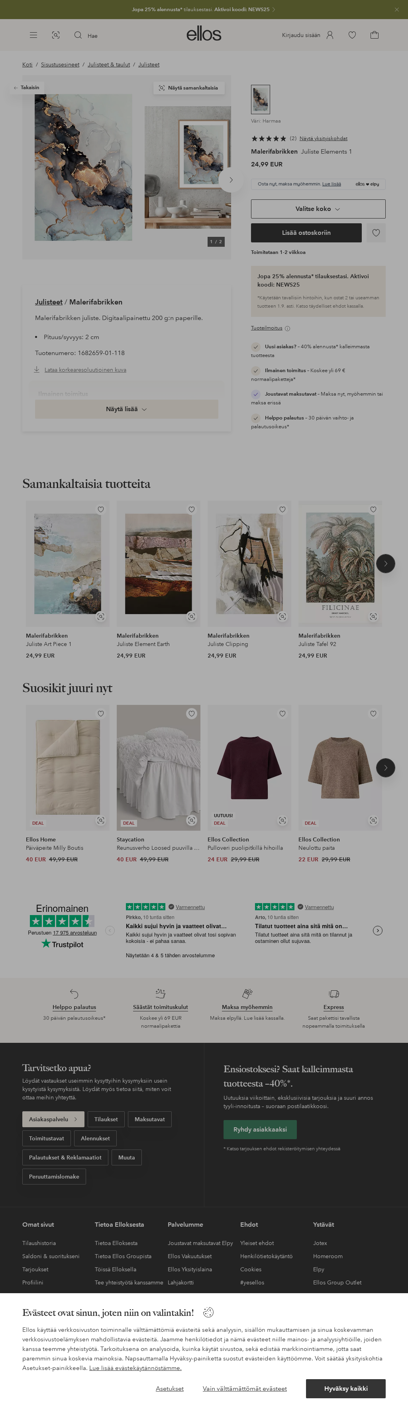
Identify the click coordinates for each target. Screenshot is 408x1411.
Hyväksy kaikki (346, 1388)
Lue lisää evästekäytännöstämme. (135, 1368)
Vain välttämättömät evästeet (245, 1388)
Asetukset (170, 1388)
